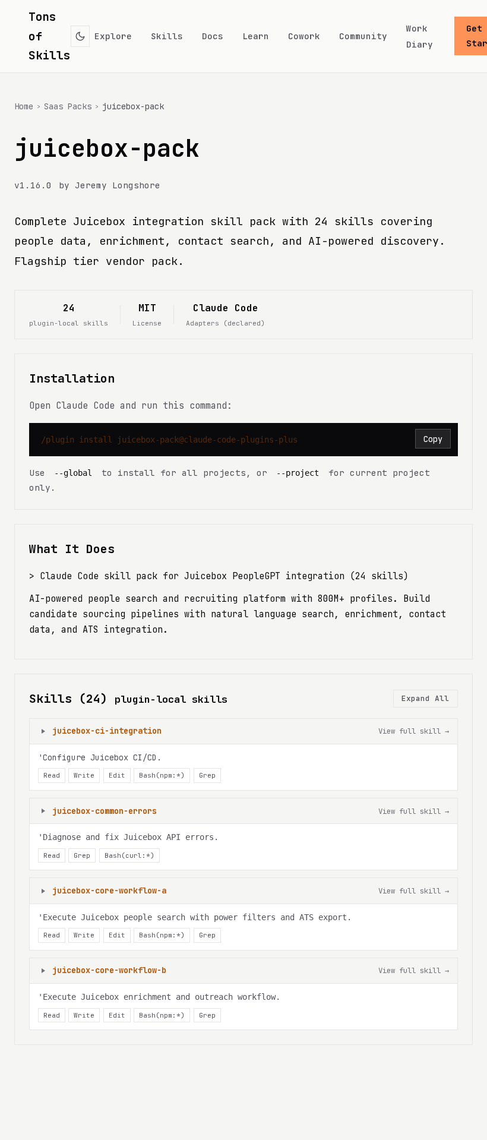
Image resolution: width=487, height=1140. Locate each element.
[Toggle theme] (80, 36)
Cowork (304, 36)
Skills (167, 36)
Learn (255, 36)
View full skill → (413, 731)
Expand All (425, 698)
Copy (432, 439)
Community (363, 36)
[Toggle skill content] (43, 731)
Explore (113, 36)
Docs (212, 36)
